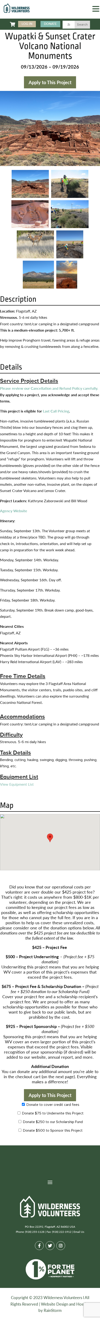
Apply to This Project (50, 82)
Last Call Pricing (56, 411)
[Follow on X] (50, 1245)
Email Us (78, 1232)
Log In (27, 24)
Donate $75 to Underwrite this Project (52, 1113)
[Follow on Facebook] (39, 1245)
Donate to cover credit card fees (52, 1105)
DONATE (50, 24)
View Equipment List (17, 784)
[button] (95, 9)
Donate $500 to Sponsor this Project (52, 1130)
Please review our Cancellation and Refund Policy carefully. (49, 388)
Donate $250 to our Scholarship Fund (52, 1122)
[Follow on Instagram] (60, 1245)
